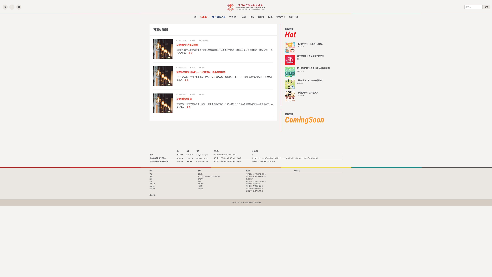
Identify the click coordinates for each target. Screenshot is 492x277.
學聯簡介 (200, 174)
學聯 (204, 17)
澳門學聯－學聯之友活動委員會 (256, 181)
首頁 (195, 17)
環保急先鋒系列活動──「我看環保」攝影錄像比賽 (200, 72)
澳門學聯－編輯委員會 (253, 184)
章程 (199, 181)
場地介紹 (293, 17)
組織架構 (200, 179)
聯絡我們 (200, 184)
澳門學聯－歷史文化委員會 (254, 191)
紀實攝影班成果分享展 (187, 45)
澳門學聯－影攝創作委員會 (254, 188)
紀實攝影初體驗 (184, 99)
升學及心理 (220, 17)
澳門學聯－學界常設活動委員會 (256, 176)
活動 (244, 17)
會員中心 (280, 17)
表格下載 (152, 184)
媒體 (151, 179)
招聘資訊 (152, 188)
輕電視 (261, 17)
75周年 (200, 186)
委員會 (232, 17)
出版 (252, 17)
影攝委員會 (205, 40)
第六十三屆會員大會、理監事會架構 (209, 176)
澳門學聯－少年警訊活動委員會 (256, 174)
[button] (5, 7)
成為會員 (152, 186)
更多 (190, 53)
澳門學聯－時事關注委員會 (254, 186)
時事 (270, 17)
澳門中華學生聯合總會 (246, 7)
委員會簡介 (249, 179)
